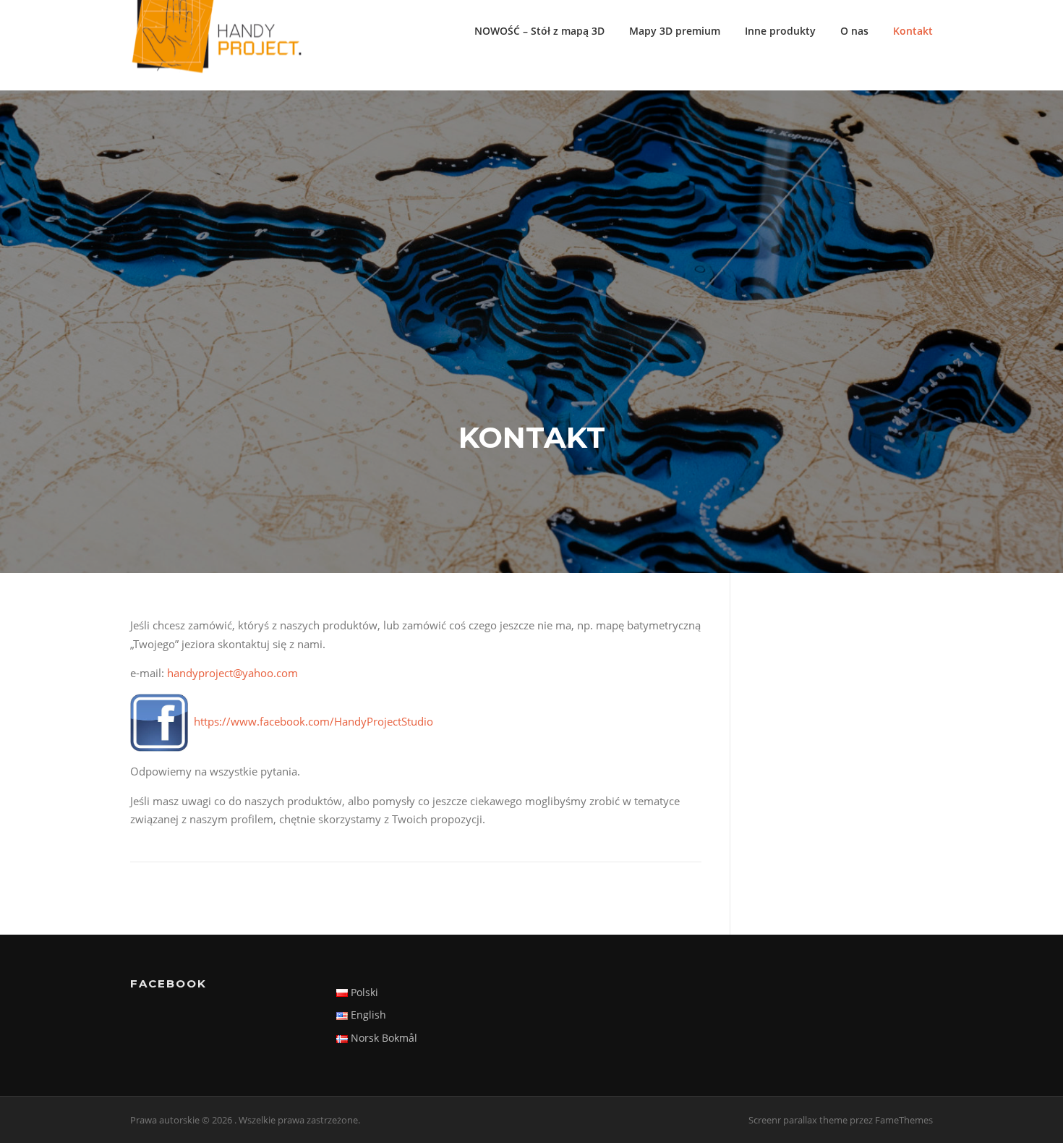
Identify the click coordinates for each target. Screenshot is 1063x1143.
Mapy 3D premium (674, 31)
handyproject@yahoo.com (232, 673)
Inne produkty (780, 31)
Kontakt (913, 31)
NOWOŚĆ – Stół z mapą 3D (539, 31)
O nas (854, 31)
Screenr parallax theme (798, 1119)
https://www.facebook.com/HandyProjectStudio (313, 721)
